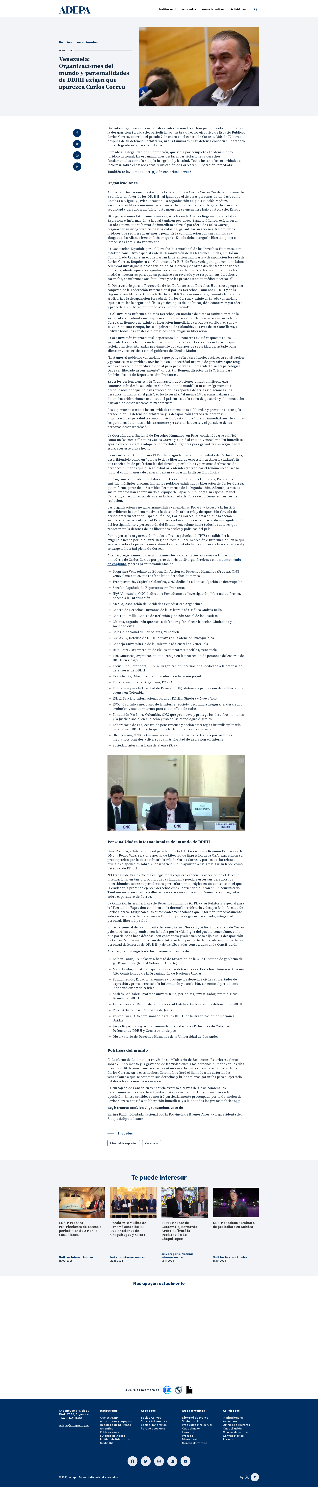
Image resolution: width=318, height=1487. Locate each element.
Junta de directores (247, 40)
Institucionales (244, 22)
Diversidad (214, 77)
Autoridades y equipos (116, 1421)
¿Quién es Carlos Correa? (171, 172)
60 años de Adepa (113, 1436)
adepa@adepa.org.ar (74, 1425)
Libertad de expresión (123, 1143)
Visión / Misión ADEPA (126, 22)
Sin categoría (170, 1254)
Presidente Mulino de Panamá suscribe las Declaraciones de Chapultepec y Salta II (128, 1229)
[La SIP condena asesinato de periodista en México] (236, 1202)
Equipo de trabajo (124, 59)
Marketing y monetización (172, 50)
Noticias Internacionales (76, 1257)
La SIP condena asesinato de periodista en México (234, 1225)
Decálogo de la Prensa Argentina (115, 1426)
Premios (240, 68)
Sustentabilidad (217, 31)
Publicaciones (109, 1432)
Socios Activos (151, 1418)
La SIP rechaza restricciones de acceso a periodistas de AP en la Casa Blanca (80, 1229)
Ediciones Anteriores (169, 68)
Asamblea (241, 31)
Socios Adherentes (154, 1421)
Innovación (214, 59)
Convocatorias (233, 1436)
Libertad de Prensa (219, 22)
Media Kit (106, 1443)
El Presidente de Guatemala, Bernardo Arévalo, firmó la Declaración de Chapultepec (179, 1231)
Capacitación (215, 50)
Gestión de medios (168, 31)
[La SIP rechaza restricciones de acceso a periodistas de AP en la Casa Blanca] (82, 1202)
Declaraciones (165, 22)
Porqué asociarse (153, 1428)
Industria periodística (169, 40)
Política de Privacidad (115, 1439)
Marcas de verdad (218, 86)
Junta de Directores (125, 31)
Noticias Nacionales (168, 59)
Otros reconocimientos (170, 95)
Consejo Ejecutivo (124, 40)
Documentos (164, 77)
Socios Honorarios (154, 1425)
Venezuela (151, 1143)
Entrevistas (163, 86)
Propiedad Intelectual (220, 40)
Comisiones (120, 50)
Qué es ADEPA (110, 1418)
